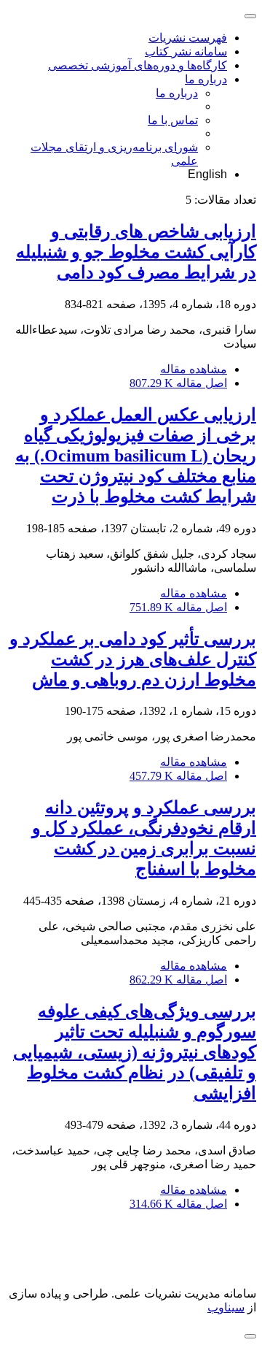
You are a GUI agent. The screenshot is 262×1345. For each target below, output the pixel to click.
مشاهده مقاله (193, 369)
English (207, 174)
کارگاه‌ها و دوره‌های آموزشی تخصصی (137, 65)
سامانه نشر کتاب (186, 51)
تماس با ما (173, 120)
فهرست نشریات (187, 37)
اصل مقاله (178, 383)
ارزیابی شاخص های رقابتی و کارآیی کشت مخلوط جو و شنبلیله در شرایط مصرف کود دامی (136, 252)
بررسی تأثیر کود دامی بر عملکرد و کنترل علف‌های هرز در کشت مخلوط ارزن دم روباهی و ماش (132, 659)
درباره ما (206, 79)
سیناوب (226, 1307)
